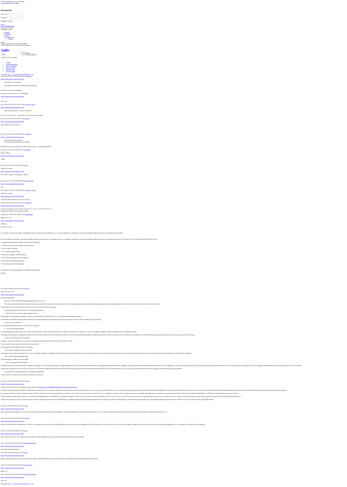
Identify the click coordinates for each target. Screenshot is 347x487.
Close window (5, 3)
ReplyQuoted (9, 79)
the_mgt (27, 288)
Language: (4, 21)
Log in (3, 24)
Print (22, 79)
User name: (4, 14)
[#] (1, 76)
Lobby (5, 50)
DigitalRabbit (29, 214)
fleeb (26, 93)
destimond (27, 150)
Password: (4, 17)
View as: (24, 54)
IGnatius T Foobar (30, 104)
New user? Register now (8, 26)
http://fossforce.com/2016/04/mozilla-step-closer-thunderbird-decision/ (57, 387)
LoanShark (28, 76)
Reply (3, 79)
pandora (27, 118)
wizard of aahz (29, 181)
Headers (17, 79)
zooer (26, 165)
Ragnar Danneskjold (30, 443)
